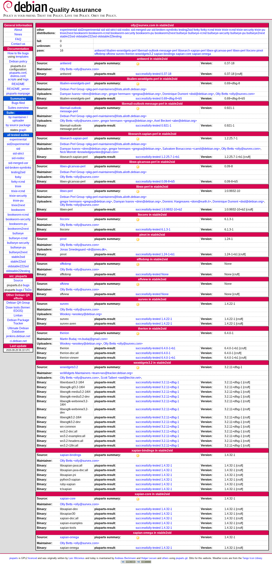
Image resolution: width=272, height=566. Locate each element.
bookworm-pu (18, 223)
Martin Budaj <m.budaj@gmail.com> (84, 339)
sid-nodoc (18, 158)
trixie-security (18, 195)
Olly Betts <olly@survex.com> (79, 69)
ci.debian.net (18, 341)
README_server (18, 88)
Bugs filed (18, 102)
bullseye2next (18, 252)
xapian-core (183, 53)
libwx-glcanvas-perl (219, 50)
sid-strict (18, 153)
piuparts (13, 558)
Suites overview (18, 107)
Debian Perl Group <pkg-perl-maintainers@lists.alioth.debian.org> (103, 89)
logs (25, 79)
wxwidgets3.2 (144, 53)
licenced (32, 558)
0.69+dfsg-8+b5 (171, 98)
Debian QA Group (18, 302)
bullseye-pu (18, 247)
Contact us (18, 43)
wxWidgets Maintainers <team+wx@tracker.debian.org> (96, 373)
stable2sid (22, 112)
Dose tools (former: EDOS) (18, 309)
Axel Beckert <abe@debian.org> (175, 120)
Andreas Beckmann (125, 558)
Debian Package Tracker (18, 321)
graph (22, 130)
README (18, 84)
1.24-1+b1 (168, 254)
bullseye (18, 233)
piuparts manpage (18, 93)
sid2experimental (18, 144)
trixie (18, 186)
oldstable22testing (18, 271)
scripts (12, 79)
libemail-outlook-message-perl (157, 50)
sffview (110, 53)
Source (18, 280)
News (18, 34)
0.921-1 (166, 125)
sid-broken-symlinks (18, 167)
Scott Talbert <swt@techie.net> (121, 377)
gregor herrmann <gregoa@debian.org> (135, 93)
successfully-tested (148, 73)
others (165, 558)
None (165, 274)
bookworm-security (18, 219)
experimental (18, 139)
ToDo (28, 289)
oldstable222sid (18, 266)
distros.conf (17, 76)
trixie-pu (18, 200)
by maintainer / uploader (18, 119)
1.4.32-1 (166, 465)
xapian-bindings (164, 53)
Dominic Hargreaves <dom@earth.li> (186, 201)
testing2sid (18, 172)
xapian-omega (201, 53)
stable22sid (18, 261)
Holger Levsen (149, 558)
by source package (18, 125)
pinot (259, 50)
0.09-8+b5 (168, 181)
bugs (26, 285)
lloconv (251, 50)
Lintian (18, 315)
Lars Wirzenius (77, 558)
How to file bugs (18, 53)
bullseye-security (18, 242)
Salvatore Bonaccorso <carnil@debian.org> (191, 148)
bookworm (18, 209)
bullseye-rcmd (18, 238)
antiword (100, 50)
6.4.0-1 (165, 353)
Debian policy (18, 61)
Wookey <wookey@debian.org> (81, 314)
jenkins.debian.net (18, 336)
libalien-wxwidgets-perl (121, 50)
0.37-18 (166, 73)
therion (130, 53)
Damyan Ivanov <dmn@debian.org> (83, 93)
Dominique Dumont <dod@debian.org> (188, 93)
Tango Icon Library (252, 558)
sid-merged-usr (18, 163)
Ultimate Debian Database (18, 330)
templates (22, 56)
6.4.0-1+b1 (168, 348)
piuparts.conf (17, 72)
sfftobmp (99, 53)
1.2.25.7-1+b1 (170, 156)
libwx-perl (239, 50)
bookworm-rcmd (18, 214)
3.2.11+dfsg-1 (170, 382)
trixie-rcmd (18, 191)
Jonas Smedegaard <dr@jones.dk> (83, 249)
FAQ (18, 39)
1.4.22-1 (166, 319)
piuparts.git (182, 558)
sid (18, 148)
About (18, 29)
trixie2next (18, 205)
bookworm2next (18, 228)
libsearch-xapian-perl (192, 50)
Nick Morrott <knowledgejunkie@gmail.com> (89, 152)
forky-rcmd (18, 181)
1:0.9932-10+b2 (171, 209)
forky (18, 177)
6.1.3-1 (165, 229)
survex (120, 53)
